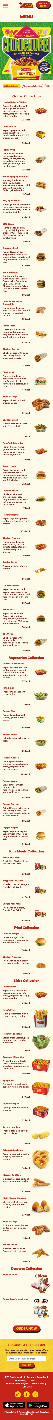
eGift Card (26, 1387)
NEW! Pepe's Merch (13, 1377)
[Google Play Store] (38, 1405)
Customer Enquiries (36, 1377)
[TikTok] (18, 1394)
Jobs (32, 1380)
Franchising (20, 1380)
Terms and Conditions (28, 1412)
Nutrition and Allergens (17, 1383)
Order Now (43, 4)
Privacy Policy (10, 1412)
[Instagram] (35, 1394)
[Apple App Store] (15, 1405)
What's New (38, 1383)
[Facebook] (27, 1394)
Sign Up (26, 1365)
